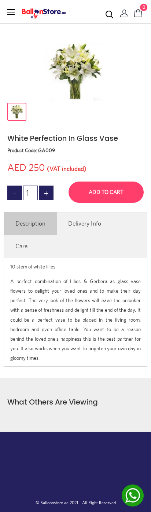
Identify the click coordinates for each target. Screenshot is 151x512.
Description (30, 223)
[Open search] (110, 15)
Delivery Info (84, 223)
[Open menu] (11, 12)
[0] (138, 11)
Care (21, 246)
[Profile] (124, 11)
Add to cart (106, 192)
